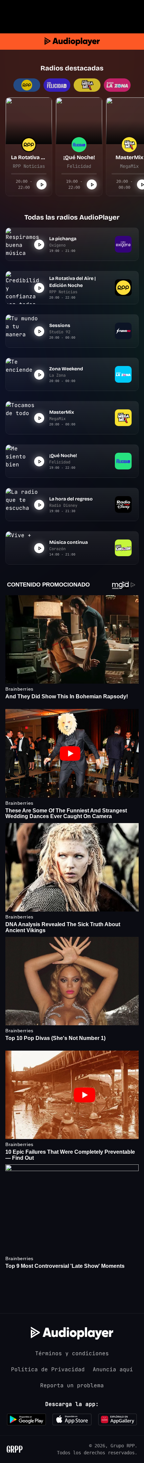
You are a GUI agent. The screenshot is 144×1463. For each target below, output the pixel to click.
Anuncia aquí (113, 1369)
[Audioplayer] (72, 41)
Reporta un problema (72, 1385)
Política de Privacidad (48, 1369)
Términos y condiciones (72, 1353)
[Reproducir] (42, 184)
